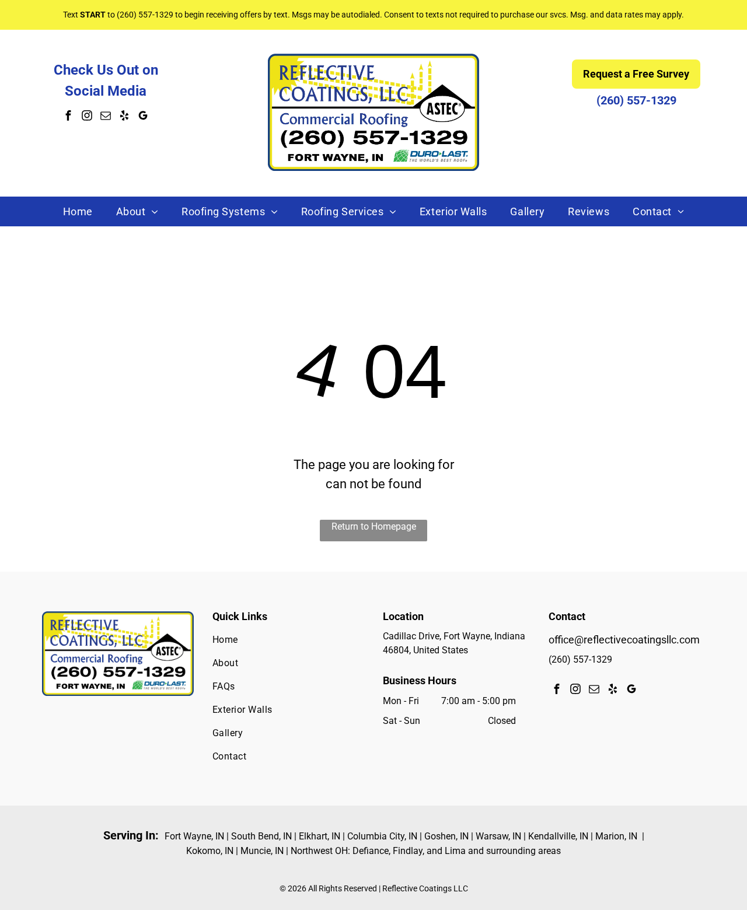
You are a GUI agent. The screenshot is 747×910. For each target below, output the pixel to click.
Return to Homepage (373, 526)
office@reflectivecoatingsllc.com (624, 640)
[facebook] (68, 117)
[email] (105, 117)
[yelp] (124, 117)
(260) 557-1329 (145, 14)
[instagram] (87, 117)
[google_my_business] (143, 117)
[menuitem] (77, 211)
